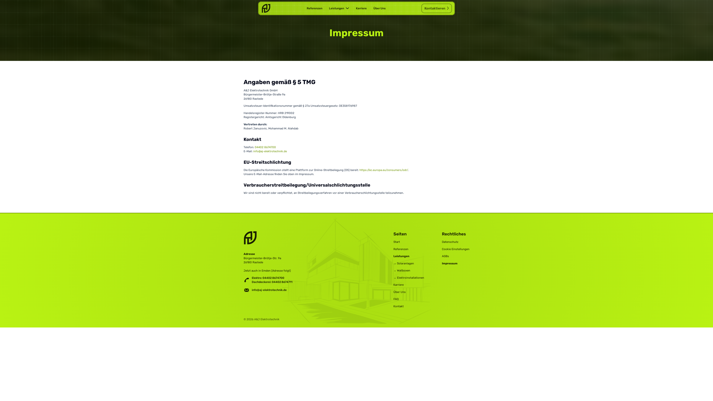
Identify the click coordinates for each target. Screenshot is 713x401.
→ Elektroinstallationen (408, 277)
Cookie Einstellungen (455, 249)
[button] (339, 8)
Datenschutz (450, 242)
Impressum (450, 263)
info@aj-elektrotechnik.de (270, 151)
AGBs (445, 256)
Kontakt (398, 306)
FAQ (396, 299)
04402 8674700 (265, 147)
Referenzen (314, 8)
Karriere (361, 8)
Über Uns (379, 8)
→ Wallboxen (401, 270)
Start (396, 242)
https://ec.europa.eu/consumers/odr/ (383, 170)
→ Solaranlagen (403, 263)
